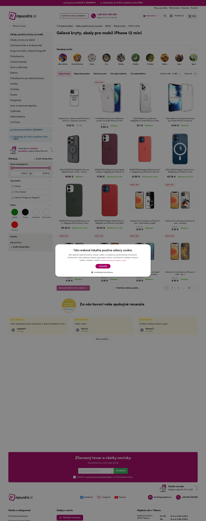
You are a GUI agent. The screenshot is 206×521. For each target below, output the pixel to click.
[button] (103, 272)
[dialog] (103, 260)
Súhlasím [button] (103, 266)
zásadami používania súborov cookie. (113, 260)
